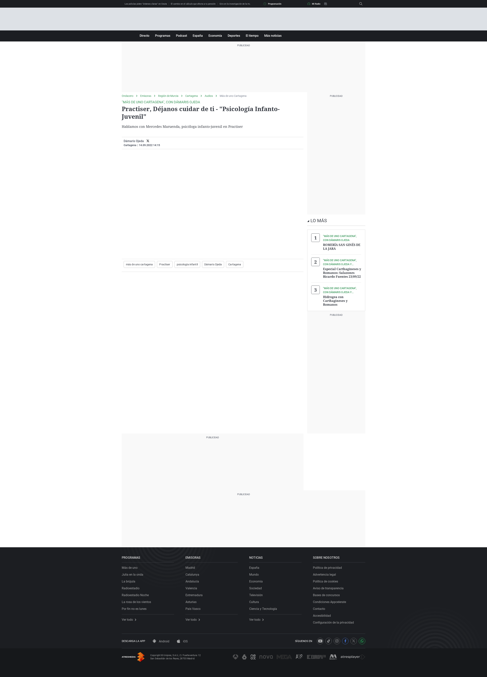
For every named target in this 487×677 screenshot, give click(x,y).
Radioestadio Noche (135, 595)
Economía (215, 35)
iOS (185, 641)
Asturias (191, 602)
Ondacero (127, 95)
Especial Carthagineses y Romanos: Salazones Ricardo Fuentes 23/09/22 (342, 273)
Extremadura (194, 595)
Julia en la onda (132, 574)
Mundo (254, 574)
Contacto (319, 609)
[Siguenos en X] (353, 641)
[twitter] (147, 141)
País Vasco (193, 609)
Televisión (256, 595)
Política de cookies (325, 581)
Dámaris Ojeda (134, 141)
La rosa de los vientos (136, 602)
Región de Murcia (168, 95)
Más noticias (273, 35)
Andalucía (192, 581)
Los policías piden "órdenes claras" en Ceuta (146, 4)
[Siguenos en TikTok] (328, 641)
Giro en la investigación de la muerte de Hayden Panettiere (247, 4)
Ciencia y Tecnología (263, 609)
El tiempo (252, 35)
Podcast (181, 35)
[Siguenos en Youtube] (320, 641)
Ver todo (127, 619)
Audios (209, 95)
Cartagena (191, 95)
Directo (144, 35)
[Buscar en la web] (360, 3)
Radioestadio (130, 588)
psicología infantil (187, 264)
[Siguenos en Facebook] (345, 641)
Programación (274, 4)
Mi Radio (316, 4)
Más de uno (130, 568)
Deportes (234, 35)
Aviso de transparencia (328, 588)
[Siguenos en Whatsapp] (362, 641)
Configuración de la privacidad (333, 622)
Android (163, 641)
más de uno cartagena (139, 264)
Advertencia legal (324, 574)
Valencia (191, 588)
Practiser (164, 264)
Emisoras (145, 95)
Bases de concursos (326, 595)
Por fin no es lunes (134, 609)
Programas (162, 35)
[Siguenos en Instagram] (337, 641)
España (198, 35)
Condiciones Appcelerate (329, 602)
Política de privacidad (327, 568)
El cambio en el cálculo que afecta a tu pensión (193, 4)
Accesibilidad (322, 615)
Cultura (254, 602)
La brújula (128, 581)
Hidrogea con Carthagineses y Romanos (335, 301)
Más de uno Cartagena (233, 95)
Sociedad (255, 588)
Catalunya (192, 574)
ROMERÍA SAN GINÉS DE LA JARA (341, 247)
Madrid (190, 568)
